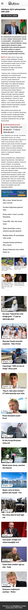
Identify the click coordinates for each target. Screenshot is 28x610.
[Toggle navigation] (2, 3)
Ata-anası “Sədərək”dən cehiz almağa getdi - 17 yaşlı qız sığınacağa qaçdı (12, 129)
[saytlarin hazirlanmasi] (14, 193)
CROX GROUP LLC (17, 606)
